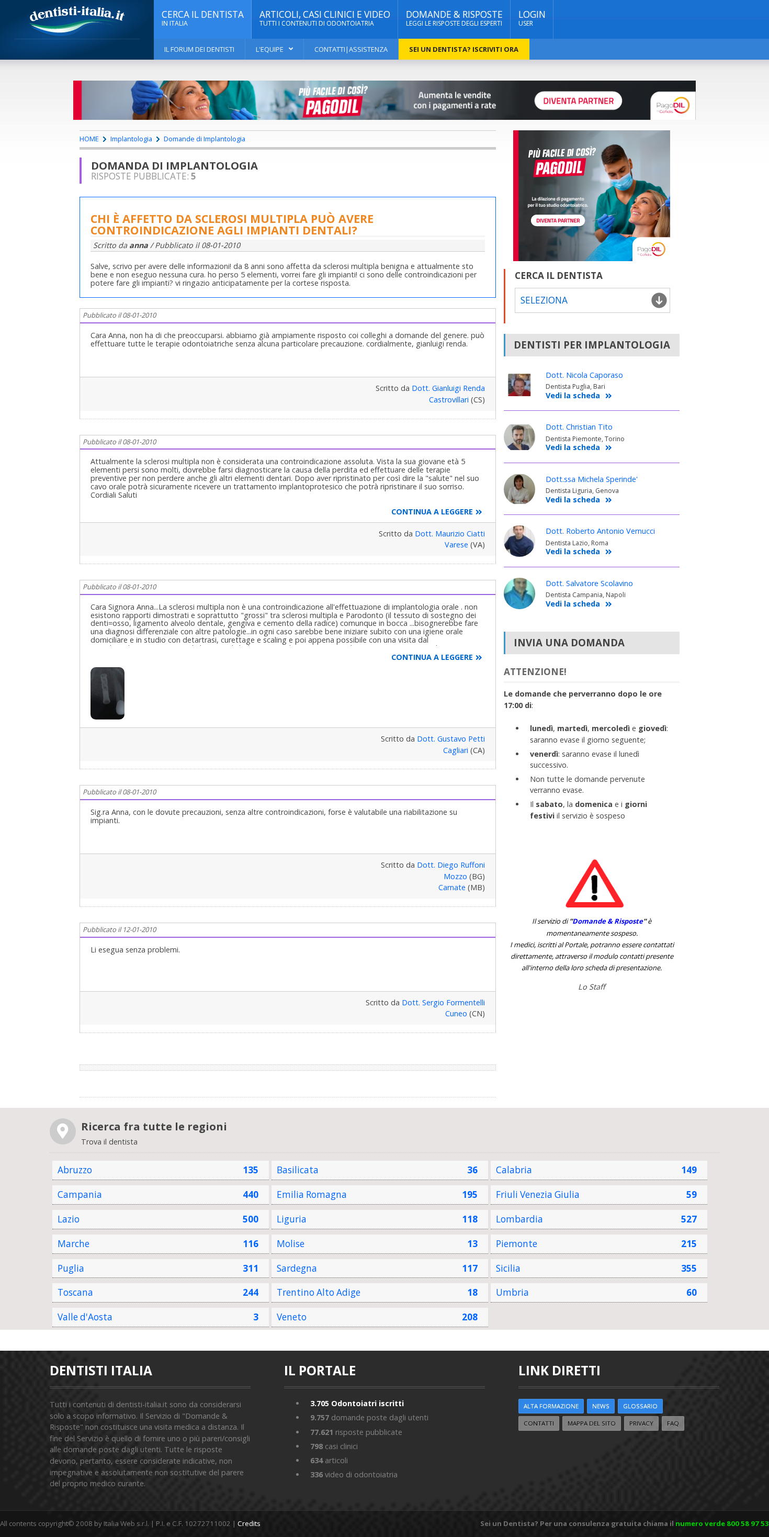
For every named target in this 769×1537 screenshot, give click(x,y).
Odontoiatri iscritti (357, 1403)
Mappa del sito (592, 1423)
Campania (80, 1194)
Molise (290, 1244)
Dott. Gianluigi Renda (448, 388)
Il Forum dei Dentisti (199, 49)
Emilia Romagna (312, 1194)
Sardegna (297, 1268)
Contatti (539, 1423)
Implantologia (131, 138)
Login (532, 18)
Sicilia (508, 1268)
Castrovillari (449, 400)
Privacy (641, 1423)
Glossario (640, 1406)
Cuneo (456, 1013)
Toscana (75, 1292)
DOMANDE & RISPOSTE (454, 18)
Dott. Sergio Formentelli (443, 1002)
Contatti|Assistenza (351, 49)
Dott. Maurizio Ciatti (450, 533)
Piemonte (516, 1244)
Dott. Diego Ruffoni (451, 865)
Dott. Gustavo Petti (451, 739)
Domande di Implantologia (204, 138)
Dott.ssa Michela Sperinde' (592, 479)
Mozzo (455, 876)
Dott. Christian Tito (579, 427)
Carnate (452, 887)
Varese (456, 544)
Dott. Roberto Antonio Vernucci (600, 531)
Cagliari (455, 750)
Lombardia (519, 1219)
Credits (249, 1523)
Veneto (292, 1317)
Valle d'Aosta (85, 1317)
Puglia (71, 1268)
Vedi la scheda (573, 396)
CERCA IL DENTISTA (203, 18)
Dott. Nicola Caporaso (584, 375)
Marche (73, 1244)
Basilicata (298, 1170)
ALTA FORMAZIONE (551, 1406)
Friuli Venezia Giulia (538, 1194)
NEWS (600, 1406)
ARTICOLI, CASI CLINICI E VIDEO (324, 18)
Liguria (292, 1219)
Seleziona (544, 300)
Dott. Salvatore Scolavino (589, 583)
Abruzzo (75, 1170)
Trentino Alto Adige (318, 1292)
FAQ (673, 1423)
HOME (89, 138)
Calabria (514, 1170)
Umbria (512, 1292)
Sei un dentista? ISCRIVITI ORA (463, 49)
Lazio (69, 1219)
